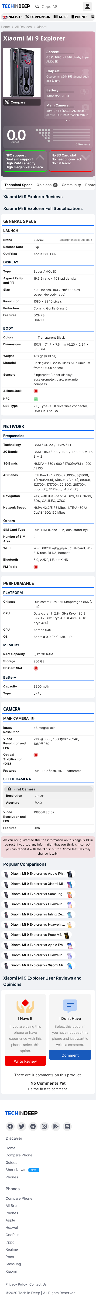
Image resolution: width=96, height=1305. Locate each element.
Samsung (13, 1264)
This (47, 849)
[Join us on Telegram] (33, 1126)
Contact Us (37, 1284)
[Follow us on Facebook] (10, 1126)
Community (71, 185)
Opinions (46, 185)
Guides (11, 1162)
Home (10, 1148)
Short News (21, 1170)
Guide (63, 17)
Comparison (40, 17)
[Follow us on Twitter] (21, 1126)
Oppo (10, 1242)
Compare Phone (19, 1155)
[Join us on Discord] (67, 1126)
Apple (10, 1220)
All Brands (14, 1205)
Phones (81, 17)
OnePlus (13, 1235)
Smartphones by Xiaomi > (76, 239)
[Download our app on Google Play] (55, 1126)
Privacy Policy (16, 1284)
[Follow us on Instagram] (44, 1126)
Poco (10, 1257)
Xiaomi (11, 1271)
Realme (12, 1249)
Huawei (12, 1227)
